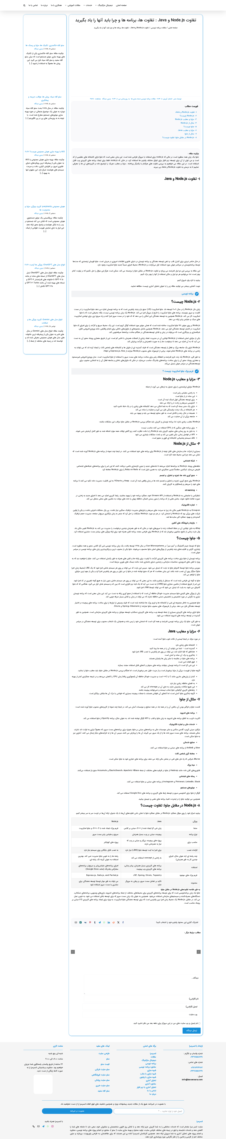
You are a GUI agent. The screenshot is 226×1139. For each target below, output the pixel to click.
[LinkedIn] (108, 922)
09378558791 (196, 1071)
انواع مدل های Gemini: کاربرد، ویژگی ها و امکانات (44, 321)
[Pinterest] (90, 922)
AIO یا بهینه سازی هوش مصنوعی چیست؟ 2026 (45, 151)
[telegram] (43, 1126)
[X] (118, 922)
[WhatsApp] (104, 922)
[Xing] (80, 922)
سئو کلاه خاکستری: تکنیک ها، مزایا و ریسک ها (45, 45)
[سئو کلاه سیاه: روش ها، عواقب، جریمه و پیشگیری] (45, 80)
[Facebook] (123, 922)
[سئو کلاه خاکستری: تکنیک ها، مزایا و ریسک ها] (45, 29)
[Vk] (85, 922)
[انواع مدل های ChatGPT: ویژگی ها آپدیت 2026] (45, 248)
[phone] (34, 1126)
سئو (107, 1058)
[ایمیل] (76, 922)
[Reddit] (113, 922)
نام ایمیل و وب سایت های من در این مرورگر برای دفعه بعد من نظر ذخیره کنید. (165, 1023)
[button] (24, 5)
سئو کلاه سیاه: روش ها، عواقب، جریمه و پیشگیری (44, 98)
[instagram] (52, 1126)
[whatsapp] (48, 1126)
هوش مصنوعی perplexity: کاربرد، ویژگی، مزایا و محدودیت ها (45, 208)
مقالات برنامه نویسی (148, 99)
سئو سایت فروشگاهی (100, 1074)
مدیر (175, 99)
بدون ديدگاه (106, 99)
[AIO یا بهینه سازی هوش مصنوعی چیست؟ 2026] (45, 135)
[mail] (38, 1126)
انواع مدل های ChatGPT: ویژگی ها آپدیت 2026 (45, 264)
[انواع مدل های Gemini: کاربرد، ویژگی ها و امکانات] (45, 303)
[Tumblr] (94, 922)
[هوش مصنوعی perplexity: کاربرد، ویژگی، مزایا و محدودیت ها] (45, 190)
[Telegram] (99, 922)
